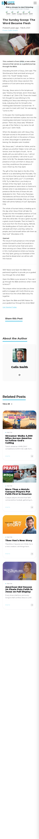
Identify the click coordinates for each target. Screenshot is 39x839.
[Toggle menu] (35, 3)
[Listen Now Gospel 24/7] (19, 13)
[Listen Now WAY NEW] (8, 13)
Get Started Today (10, 307)
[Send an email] (19, 375)
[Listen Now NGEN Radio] (25, 13)
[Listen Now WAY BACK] (13, 13)
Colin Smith (19, 367)
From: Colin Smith (10, 30)
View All (6, 404)
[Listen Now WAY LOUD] (30, 13)
